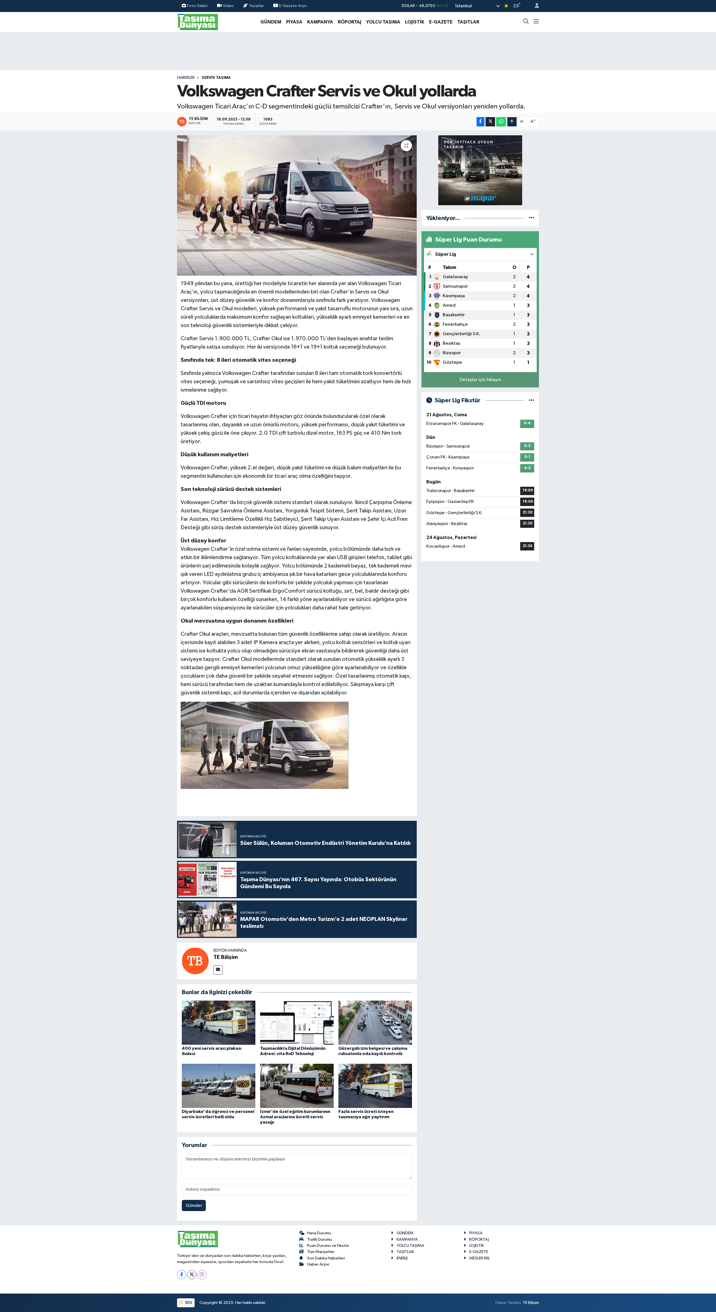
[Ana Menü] (536, 22)
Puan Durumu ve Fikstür (328, 1246)
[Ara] (526, 22)
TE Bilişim (225, 957)
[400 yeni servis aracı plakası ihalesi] (218, 1022)
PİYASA (294, 22)
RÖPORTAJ (349, 22)
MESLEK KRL (479, 1258)
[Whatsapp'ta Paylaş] (501, 121)
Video (228, 6)
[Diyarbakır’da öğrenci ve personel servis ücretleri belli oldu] (218, 1085)
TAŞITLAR (468, 22)
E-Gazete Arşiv (293, 6)
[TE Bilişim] (195, 960)
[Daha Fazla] (512, 121)
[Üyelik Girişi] (534, 6)
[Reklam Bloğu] (480, 170)
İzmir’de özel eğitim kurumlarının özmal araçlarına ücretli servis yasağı (295, 1116)
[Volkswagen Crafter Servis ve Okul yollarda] (297, 205)
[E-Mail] (218, 970)
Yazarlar (256, 6)
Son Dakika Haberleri (326, 1258)
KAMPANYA (320, 22)
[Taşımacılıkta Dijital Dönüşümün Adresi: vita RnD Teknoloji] (297, 1022)
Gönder (194, 1205)
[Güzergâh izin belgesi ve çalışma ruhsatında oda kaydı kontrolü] (375, 1022)
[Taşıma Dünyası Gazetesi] (198, 21)
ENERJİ (402, 1258)
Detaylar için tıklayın (480, 379)
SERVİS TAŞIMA (216, 78)
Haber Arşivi (318, 1264)
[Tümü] (531, 218)
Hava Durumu (319, 1233)
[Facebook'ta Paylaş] (480, 121)
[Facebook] (181, 1274)
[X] (191, 1274)
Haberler (186, 78)
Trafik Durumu (319, 1239)
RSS (188, 1303)
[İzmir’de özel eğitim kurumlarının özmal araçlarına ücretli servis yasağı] (297, 1085)
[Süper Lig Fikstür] (531, 400)
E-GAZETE (441, 22)
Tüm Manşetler (321, 1252)
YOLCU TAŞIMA (383, 22)
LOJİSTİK (414, 22)
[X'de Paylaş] (490, 121)
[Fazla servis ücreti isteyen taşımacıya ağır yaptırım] (375, 1085)
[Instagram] (201, 1274)
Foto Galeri (197, 6)
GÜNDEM (270, 22)
